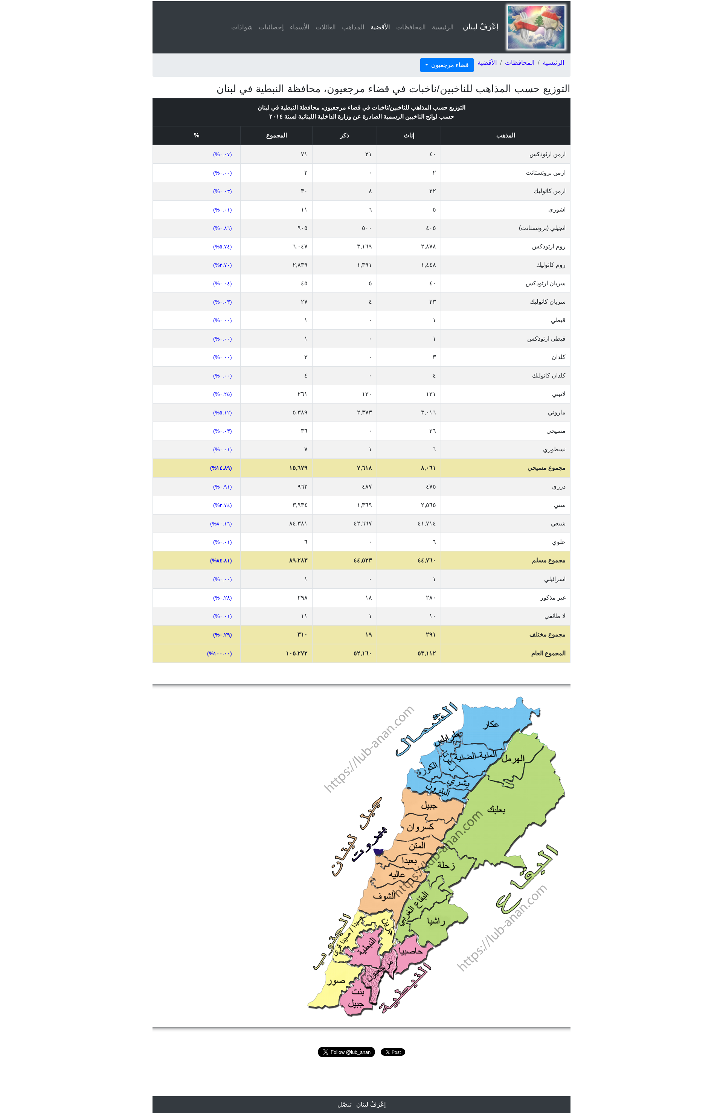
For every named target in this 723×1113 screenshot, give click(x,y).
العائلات (326, 27)
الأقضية (379, 27)
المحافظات (411, 27)
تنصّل (344, 1104)
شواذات (242, 27)
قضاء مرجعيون (449, 65)
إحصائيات (271, 27)
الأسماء (300, 27)
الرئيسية (443, 27)
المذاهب (353, 27)
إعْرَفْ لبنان (481, 27)
